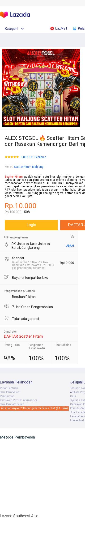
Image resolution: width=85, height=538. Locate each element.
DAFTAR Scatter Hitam (23, 336)
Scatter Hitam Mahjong (28, 166)
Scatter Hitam (14, 176)
